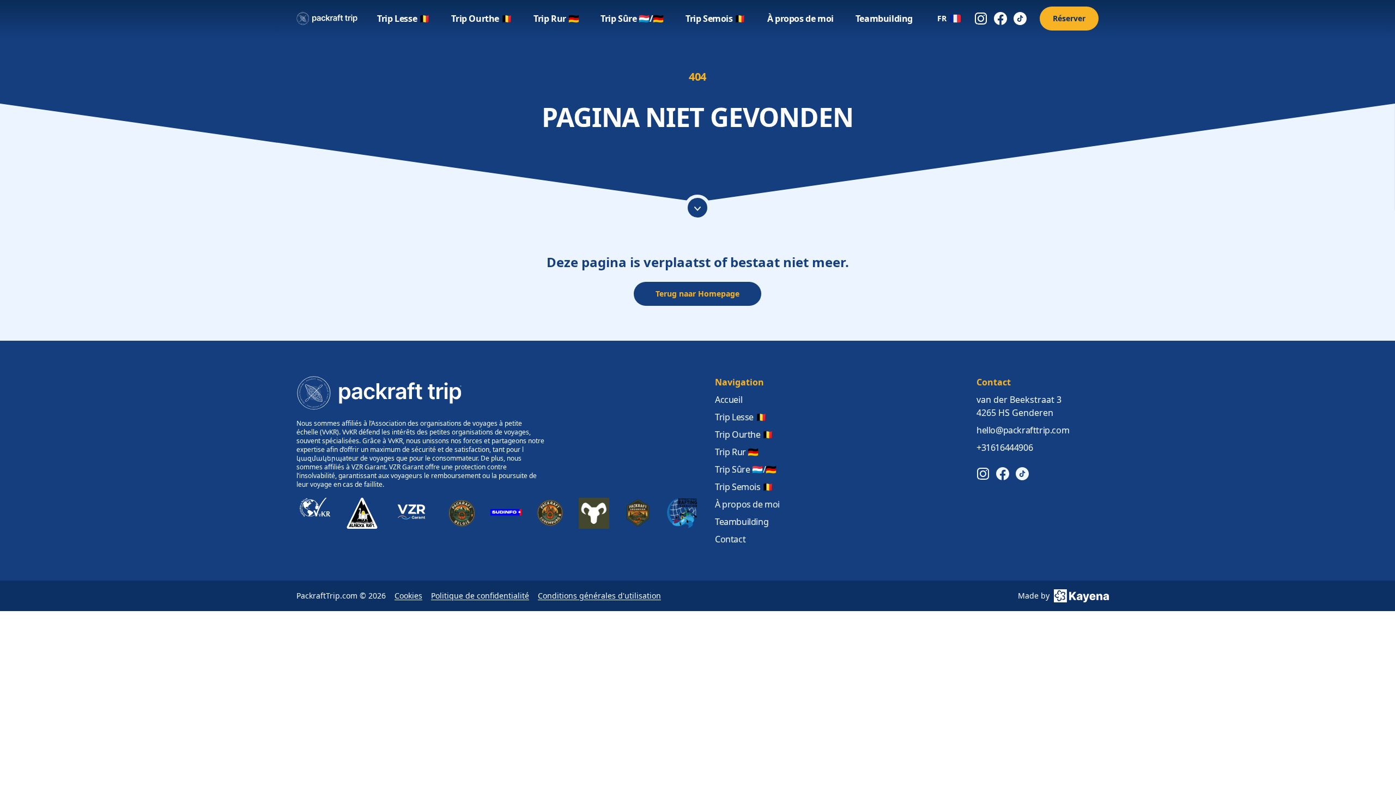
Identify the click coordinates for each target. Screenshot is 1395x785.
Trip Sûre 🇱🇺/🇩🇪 (632, 19)
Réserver (1069, 18)
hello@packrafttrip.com (1022, 430)
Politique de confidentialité (480, 595)
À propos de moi (800, 19)
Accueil (728, 400)
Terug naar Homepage (697, 293)
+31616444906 (1004, 448)
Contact (730, 539)
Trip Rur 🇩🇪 (556, 19)
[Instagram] (980, 18)
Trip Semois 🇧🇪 (715, 19)
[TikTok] (1020, 18)
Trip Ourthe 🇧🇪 (481, 19)
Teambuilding (884, 19)
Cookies (408, 595)
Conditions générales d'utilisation (599, 595)
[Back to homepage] (326, 18)
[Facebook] (1000, 18)
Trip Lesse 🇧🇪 (403, 19)
